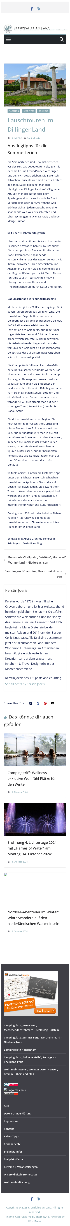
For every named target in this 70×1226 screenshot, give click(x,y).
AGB (6, 1106)
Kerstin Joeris (33, 138)
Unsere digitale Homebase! (20, 1174)
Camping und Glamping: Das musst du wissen (33, 573)
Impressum (11, 1121)
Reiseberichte (12, 1144)
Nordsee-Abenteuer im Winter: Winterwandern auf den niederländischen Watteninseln (33, 918)
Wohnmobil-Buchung (17, 1182)
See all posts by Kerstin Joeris (25, 684)
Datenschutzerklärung (17, 1113)
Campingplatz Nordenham (20, 1049)
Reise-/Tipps (29, 111)
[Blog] (15, 1090)
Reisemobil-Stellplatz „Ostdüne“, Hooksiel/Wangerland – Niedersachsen (37, 560)
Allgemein (14, 111)
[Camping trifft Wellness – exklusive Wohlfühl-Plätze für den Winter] (35, 736)
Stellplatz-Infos (13, 1151)
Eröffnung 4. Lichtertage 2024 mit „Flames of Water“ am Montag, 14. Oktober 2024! (32, 848)
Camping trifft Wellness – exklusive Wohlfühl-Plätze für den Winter (32, 778)
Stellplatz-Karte (13, 1159)
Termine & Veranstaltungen (21, 1167)
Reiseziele (43, 111)
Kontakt (9, 1129)
